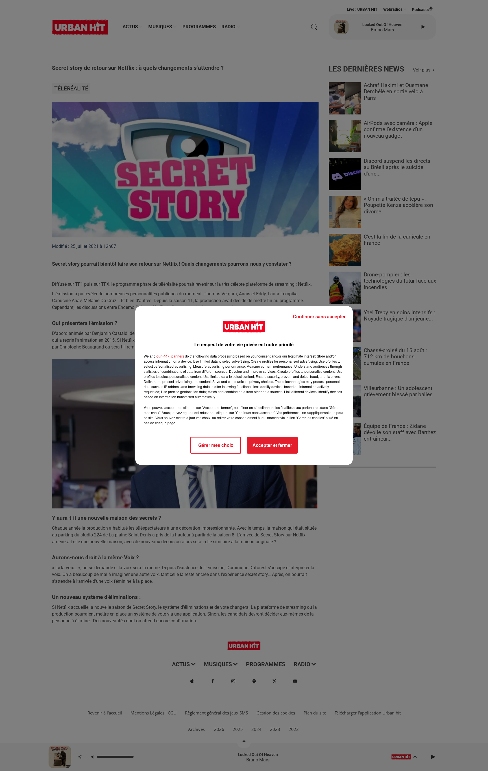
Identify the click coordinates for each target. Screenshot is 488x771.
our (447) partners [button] (170, 356)
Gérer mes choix (215, 445)
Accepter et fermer (272, 445)
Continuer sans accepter (319, 316)
